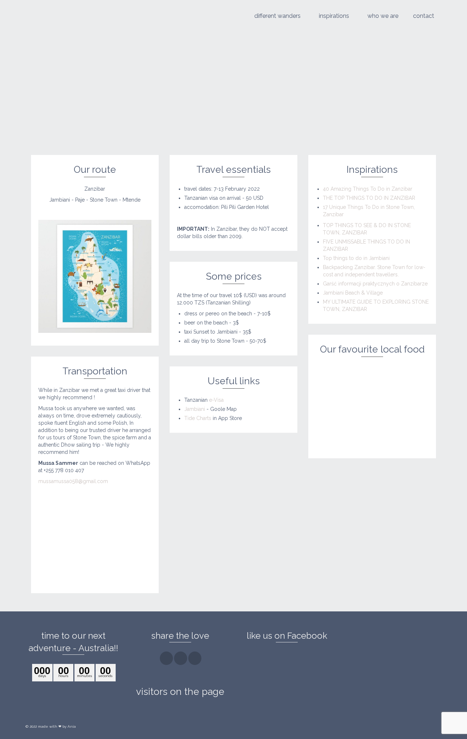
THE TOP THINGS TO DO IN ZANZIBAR (369, 198)
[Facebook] (166, 658)
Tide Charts (197, 418)
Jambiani (194, 409)
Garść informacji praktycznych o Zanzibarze (375, 284)
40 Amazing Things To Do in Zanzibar (367, 189)
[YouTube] (194, 658)
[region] (94, 542)
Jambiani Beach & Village (353, 293)
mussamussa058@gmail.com (73, 481)
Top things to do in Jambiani (356, 258)
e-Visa (216, 400)
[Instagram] (180, 658)
